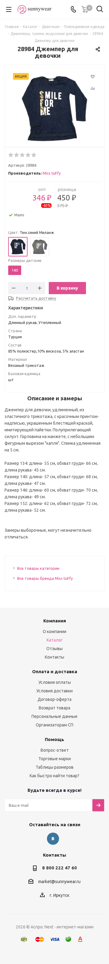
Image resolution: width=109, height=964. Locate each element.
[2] (17, 155)
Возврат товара (54, 707)
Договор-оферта (54, 699)
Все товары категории (38, 568)
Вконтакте (53, 839)
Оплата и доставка (54, 671)
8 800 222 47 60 (59, 867)
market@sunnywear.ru (59, 881)
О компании (54, 631)
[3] (22, 155)
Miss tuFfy (52, 173)
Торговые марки (54, 758)
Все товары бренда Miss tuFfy (45, 578)
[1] (11, 155)
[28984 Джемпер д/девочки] (54, 108)
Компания (54, 620)
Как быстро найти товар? (54, 775)
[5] (34, 155)
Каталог (55, 640)
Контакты (54, 657)
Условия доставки (54, 690)
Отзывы (54, 648)
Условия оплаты (54, 682)
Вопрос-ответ (55, 750)
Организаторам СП (54, 724)
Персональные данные (54, 716)
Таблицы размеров (55, 767)
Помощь (54, 739)
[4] (28, 155)
